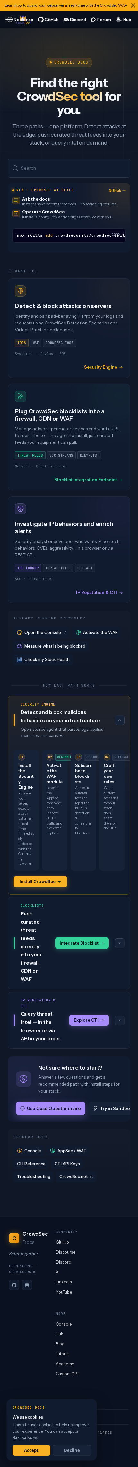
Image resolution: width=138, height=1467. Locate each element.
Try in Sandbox (116, 1108)
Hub (60, 1334)
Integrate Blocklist (79, 942)
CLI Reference (31, 1163)
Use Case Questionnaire (54, 1108)
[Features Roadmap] (20, 19)
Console (32, 1150)
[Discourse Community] (100, 19)
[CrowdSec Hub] (123, 19)
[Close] (133, 5)
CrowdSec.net (73, 1176)
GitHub (115, 190)
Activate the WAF (100, 632)
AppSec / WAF (71, 1150)
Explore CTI (86, 1020)
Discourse (66, 1252)
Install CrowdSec (38, 881)
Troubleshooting (33, 1176)
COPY (115, 234)
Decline (72, 1450)
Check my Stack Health (47, 659)
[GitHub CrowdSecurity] (48, 19)
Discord (63, 1262)
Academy (65, 1363)
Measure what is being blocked (54, 646)
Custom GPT (67, 1373)
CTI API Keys (67, 1163)
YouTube (64, 1292)
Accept (31, 1450)
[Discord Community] (74, 19)
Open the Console (42, 632)
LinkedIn (64, 1282)
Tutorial (63, 1353)
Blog (60, 1344)
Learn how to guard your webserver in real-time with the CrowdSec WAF (66, 5)
